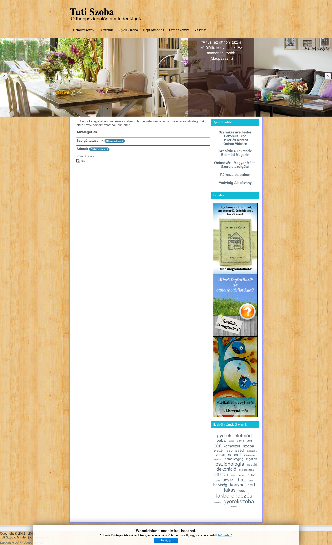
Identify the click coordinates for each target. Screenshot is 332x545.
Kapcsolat (7, 542)
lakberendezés (234, 495)
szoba (248, 446)
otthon (221, 474)
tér (217, 445)
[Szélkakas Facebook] (235, 376)
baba (221, 440)
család (252, 464)
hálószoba (249, 455)
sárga (241, 490)
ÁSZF (19, 542)
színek (220, 454)
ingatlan (251, 459)
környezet (231, 446)
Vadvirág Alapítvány (235, 182)
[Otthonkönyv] (235, 238)
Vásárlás (200, 30)
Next (328, 76)
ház (242, 479)
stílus (233, 475)
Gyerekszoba (128, 30)
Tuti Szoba (92, 11)
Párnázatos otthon (235, 174)
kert (251, 484)
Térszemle (106, 30)
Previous (4, 76)
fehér (241, 475)
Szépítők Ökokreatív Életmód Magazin (235, 152)
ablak (218, 481)
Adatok (82, 148)
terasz (231, 441)
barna (240, 440)
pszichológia (229, 463)
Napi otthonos (153, 30)
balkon (217, 502)
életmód (243, 435)
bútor (251, 474)
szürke (217, 459)
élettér (219, 450)
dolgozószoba (246, 469)
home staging (234, 459)
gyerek (224, 435)
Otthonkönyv (179, 30)
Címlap (80, 156)
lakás (230, 489)
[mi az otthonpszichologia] (235, 304)
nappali (234, 454)
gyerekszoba (238, 501)
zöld (249, 440)
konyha (237, 484)
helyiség (220, 484)
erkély (234, 506)
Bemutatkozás (83, 30)
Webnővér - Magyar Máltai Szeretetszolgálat (235, 164)
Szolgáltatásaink (90, 140)
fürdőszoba (252, 451)
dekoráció (226, 468)
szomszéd (235, 450)
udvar (228, 480)
